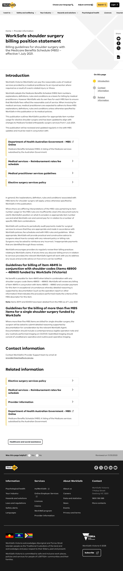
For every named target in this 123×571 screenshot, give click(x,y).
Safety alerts (12, 508)
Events (66, 508)
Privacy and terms (72, 512)
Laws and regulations (16, 503)
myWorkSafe (40, 488)
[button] (8, 13)
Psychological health (15, 488)
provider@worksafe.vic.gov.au (19, 358)
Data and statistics (72, 498)
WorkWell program (43, 511)
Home (8, 31)
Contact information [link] (103, 89)
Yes (32, 455)
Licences (38, 501)
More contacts (99, 503)
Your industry (12, 493)
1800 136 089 (98, 498)
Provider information (23, 31)
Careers (67, 493)
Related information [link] (103, 99)
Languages (11, 512)
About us (67, 488)
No (40, 455)
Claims (37, 506)
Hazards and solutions (16, 498)
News (65, 503)
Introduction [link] (103, 81)
